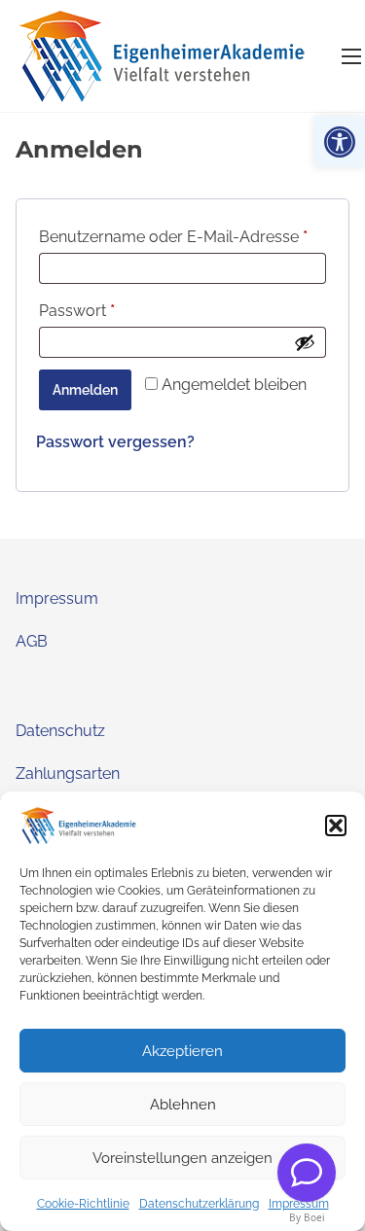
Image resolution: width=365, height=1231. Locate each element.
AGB (32, 641)
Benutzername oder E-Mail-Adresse (182, 236)
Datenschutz (60, 730)
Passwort (119, 310)
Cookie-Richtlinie (83, 1204)
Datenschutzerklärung (199, 1204)
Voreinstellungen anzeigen (182, 1158)
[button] (339, 142)
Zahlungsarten (68, 773)
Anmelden (85, 390)
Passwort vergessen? (115, 442)
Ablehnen (183, 1104)
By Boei (307, 1217)
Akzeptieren (182, 1051)
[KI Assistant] (306, 1172)
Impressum (299, 1204)
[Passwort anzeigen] (304, 342)
